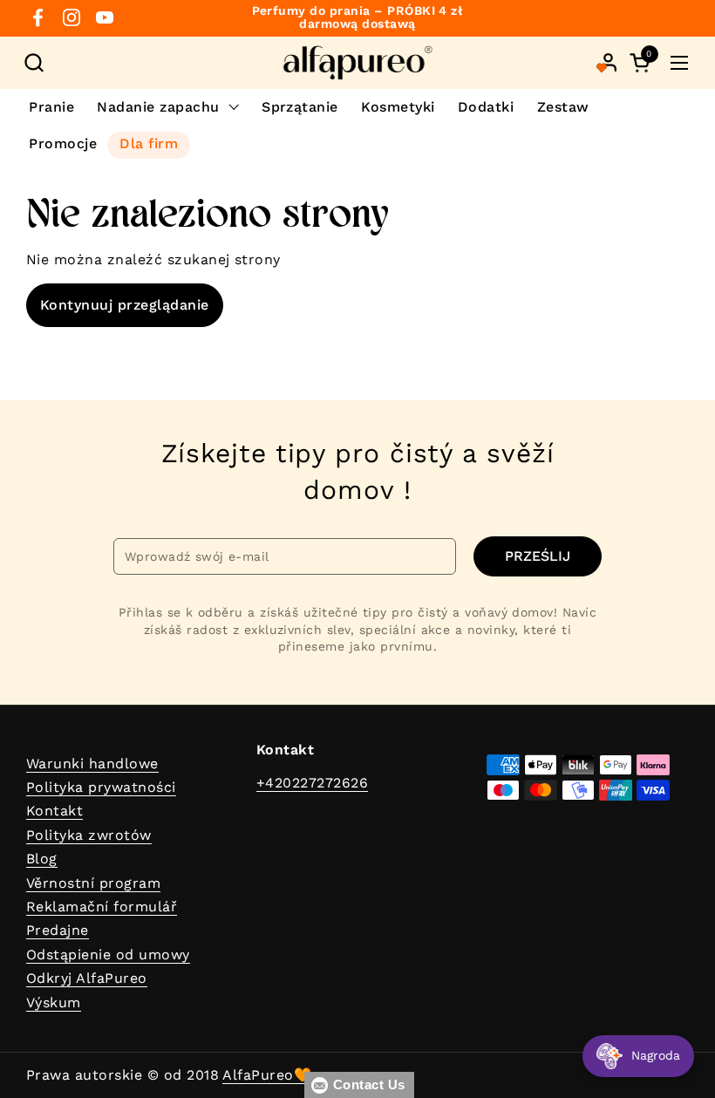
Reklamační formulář (101, 906)
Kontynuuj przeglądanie (124, 305)
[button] (33, 62)
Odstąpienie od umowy (108, 954)
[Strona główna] (357, 62)
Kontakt (54, 810)
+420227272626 (312, 782)
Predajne (57, 930)
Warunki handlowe (92, 763)
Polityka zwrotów (89, 835)
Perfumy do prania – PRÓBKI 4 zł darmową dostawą (358, 17)
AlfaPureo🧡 (266, 1075)
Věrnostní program (93, 883)
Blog (42, 858)
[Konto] (608, 62)
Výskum (53, 1002)
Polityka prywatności (101, 787)
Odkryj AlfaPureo (86, 978)
